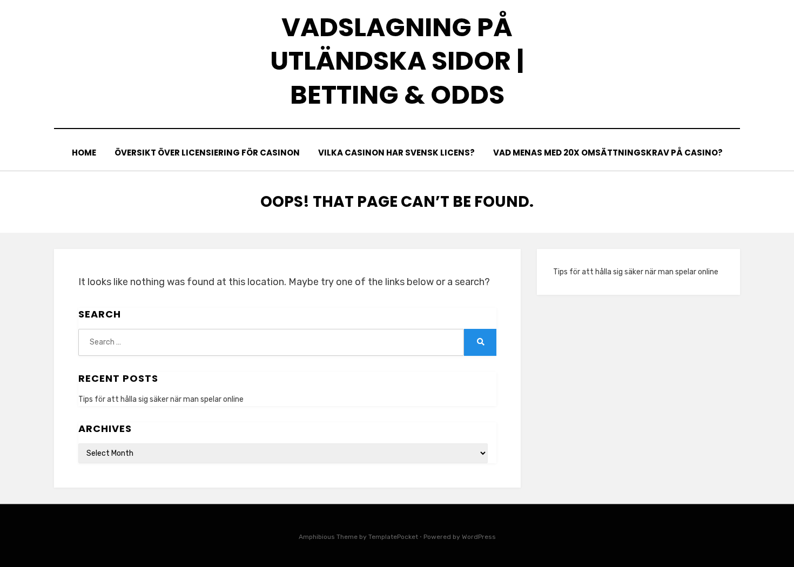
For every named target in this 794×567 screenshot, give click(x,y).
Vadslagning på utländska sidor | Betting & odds (397, 61)
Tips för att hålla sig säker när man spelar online (161, 399)
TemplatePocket (393, 537)
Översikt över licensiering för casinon (207, 152)
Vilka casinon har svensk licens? (396, 152)
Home (84, 152)
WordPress (479, 537)
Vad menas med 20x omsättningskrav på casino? (608, 152)
